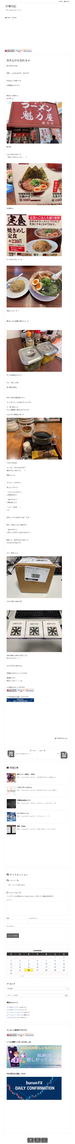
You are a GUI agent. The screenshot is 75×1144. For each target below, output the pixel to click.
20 (37, 967)
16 (64, 964)
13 (37, 964)
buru (66, 738)
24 (11, 970)
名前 (8, 918)
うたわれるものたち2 (13, 1017)
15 (55, 964)
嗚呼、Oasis (21, 826)
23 (64, 967)
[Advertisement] (37, 34)
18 (20, 967)
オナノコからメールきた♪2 (14, 1012)
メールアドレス (32, 918)
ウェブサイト (10, 926)
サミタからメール (23, 813)
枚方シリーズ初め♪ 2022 (26, 774)
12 (29, 964)
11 (20, 964)
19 (29, 967)
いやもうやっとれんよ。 (25, 787)
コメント (9, 900)
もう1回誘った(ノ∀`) (13, 1007)
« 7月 (22, 976)
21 (46, 967)
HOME (8, 17)
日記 (15, 17)
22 (55, 967)
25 (20, 970)
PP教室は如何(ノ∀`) (24, 800)
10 (11, 964)
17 (11, 967)
